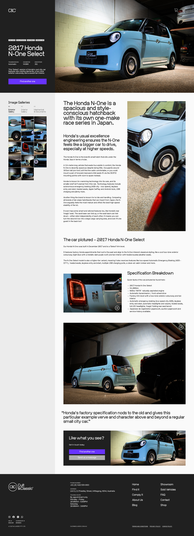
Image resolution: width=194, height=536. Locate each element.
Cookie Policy (167, 526)
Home (135, 484)
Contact (165, 500)
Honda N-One (40, 40)
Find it (135, 490)
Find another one (27, 81)
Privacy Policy (155, 526)
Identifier (38, 62)
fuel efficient (21, 40)
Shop (164, 505)
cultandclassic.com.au (78, 526)
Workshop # (20, 520)
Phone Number (75, 483)
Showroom (167, 484)
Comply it (137, 495)
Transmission (13, 62)
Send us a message (87, 458)
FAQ (163, 495)
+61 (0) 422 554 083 (79, 485)
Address (73, 489)
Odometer (26, 62)
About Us (137, 500)
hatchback (31, 40)
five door (12, 40)
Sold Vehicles (168, 490)
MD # (10, 520)
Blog (134, 505)
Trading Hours (75, 495)
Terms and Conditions (140, 526)
